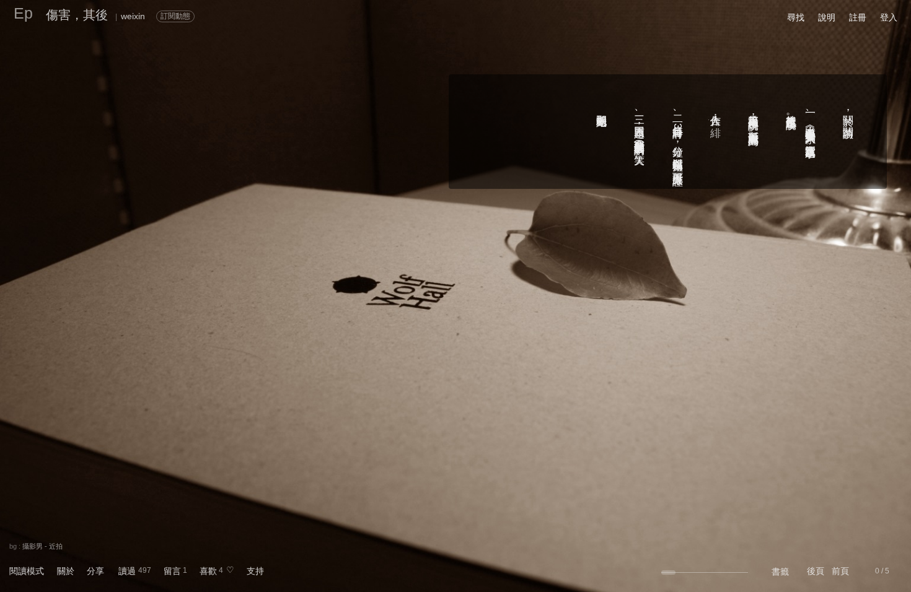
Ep (23, 13)
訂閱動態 (175, 16)
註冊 (857, 17)
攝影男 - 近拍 (42, 546)
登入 (888, 17)
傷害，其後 (77, 15)
